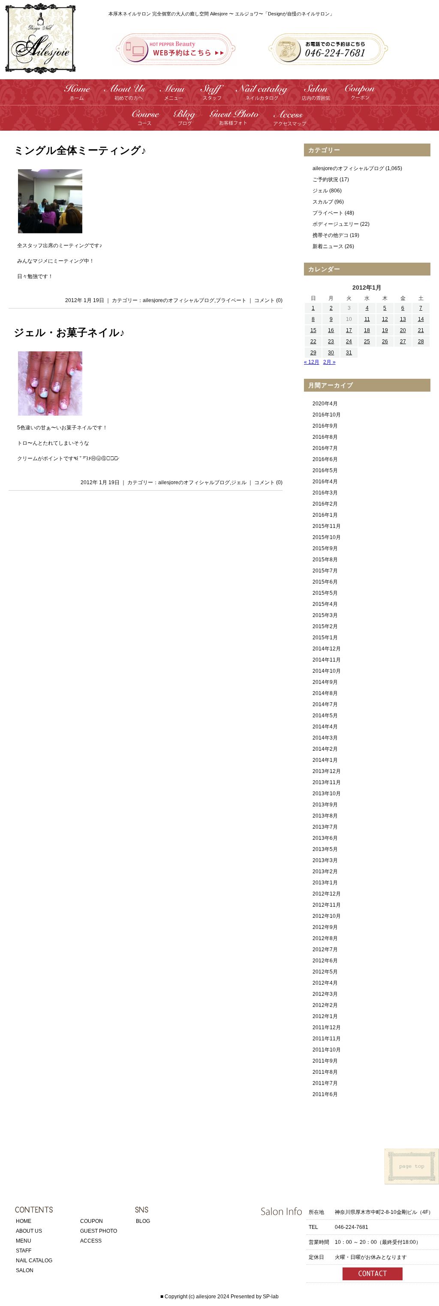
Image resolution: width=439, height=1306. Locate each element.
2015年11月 (327, 526)
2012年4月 (325, 983)
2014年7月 (325, 704)
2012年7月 (325, 950)
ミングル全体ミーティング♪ (80, 150)
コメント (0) (268, 300)
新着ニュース (328, 246)
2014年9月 (325, 682)
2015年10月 (327, 537)
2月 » (329, 362)
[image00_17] (49, 230)
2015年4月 (325, 604)
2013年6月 (325, 838)
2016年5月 (325, 470)
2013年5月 (325, 849)
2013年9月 (325, 805)
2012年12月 (327, 894)
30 (331, 353)
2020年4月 (325, 404)
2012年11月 (327, 905)
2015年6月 (325, 582)
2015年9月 (325, 548)
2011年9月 (325, 1061)
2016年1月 (325, 515)
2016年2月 (325, 504)
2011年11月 (327, 1039)
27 (403, 341)
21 (421, 330)
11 (367, 319)
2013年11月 (327, 782)
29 (313, 353)
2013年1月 (325, 883)
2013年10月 (327, 794)
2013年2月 (325, 872)
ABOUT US (29, 1231)
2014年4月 (325, 727)
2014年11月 (327, 660)
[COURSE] (146, 122)
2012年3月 (325, 994)
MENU (23, 1241)
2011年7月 (325, 1083)
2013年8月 (325, 816)
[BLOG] (184, 122)
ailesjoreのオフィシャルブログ (178, 300)
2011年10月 (327, 1050)
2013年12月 (327, 771)
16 (331, 330)
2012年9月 (325, 927)
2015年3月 (325, 615)
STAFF (23, 1251)
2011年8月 (325, 1072)
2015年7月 (325, 571)
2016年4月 (325, 482)
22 (313, 341)
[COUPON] (360, 96)
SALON (24, 1270)
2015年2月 (325, 626)
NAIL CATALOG (34, 1261)
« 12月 (311, 362)
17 (349, 330)
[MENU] (173, 96)
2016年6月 (325, 459)
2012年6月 (325, 961)
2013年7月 (325, 827)
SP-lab (271, 1297)
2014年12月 (327, 649)
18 (367, 330)
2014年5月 (325, 716)
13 (403, 319)
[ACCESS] (290, 122)
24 (349, 341)
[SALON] (316, 96)
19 (385, 330)
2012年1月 (325, 1016)
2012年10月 (327, 916)
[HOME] (78, 96)
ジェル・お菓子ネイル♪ (69, 332)
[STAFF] (211, 96)
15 (313, 330)
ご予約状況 (325, 180)
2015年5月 (325, 593)
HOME (23, 1221)
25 (367, 341)
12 (385, 319)
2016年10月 (327, 415)
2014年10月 (327, 671)
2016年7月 (325, 448)
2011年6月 (325, 1094)
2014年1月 (325, 760)
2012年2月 (325, 1005)
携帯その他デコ (331, 235)
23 (331, 341)
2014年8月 (325, 693)
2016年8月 (325, 437)
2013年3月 (325, 860)
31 (349, 353)
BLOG (143, 1221)
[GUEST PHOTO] (234, 122)
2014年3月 (325, 738)
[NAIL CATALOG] (262, 96)
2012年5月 (325, 972)
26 (385, 341)
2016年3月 (325, 493)
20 (403, 330)
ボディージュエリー (336, 224)
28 (421, 341)
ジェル (239, 482)
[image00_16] (49, 412)
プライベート (231, 300)
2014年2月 (325, 749)
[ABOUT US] (125, 96)
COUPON (91, 1221)
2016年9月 (325, 426)
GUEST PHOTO (98, 1231)
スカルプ (323, 202)
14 (421, 319)
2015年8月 (325, 560)
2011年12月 (327, 1027)
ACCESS (91, 1241)
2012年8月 (325, 938)
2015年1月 (325, 638)
